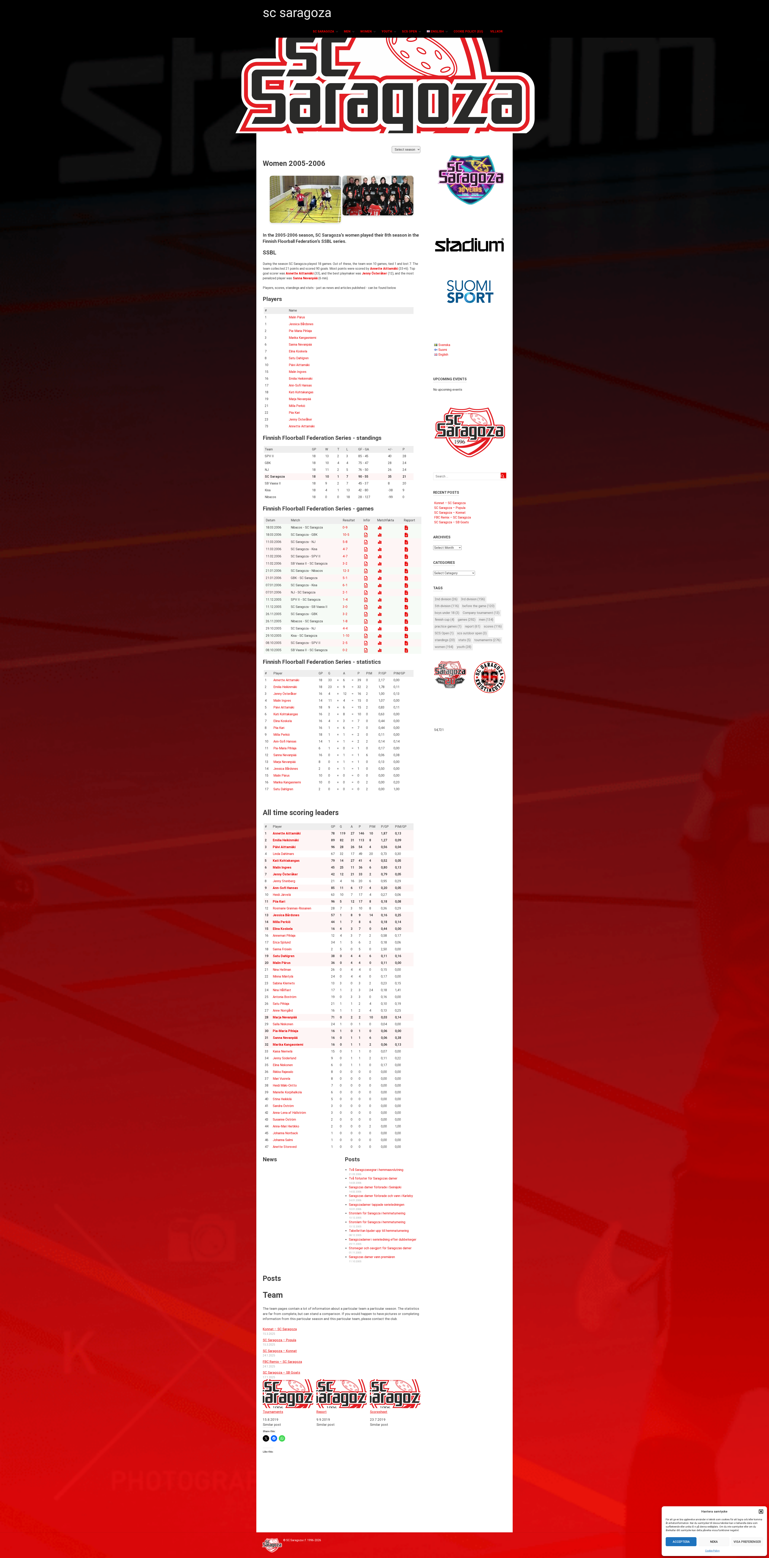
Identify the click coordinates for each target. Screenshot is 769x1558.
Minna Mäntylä (283, 976)
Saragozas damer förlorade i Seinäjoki (375, 1187)
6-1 (345, 585)
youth (464, 647)
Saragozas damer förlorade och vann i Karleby (381, 1196)
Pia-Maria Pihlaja (300, 331)
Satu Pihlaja (281, 1004)
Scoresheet (378, 1412)
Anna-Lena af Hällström (289, 1113)
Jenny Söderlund (284, 1058)
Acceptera (681, 1542)
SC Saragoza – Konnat (280, 1351)
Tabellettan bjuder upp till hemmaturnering (379, 1231)
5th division (447, 606)
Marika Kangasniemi (302, 338)
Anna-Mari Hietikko (286, 1126)
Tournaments (273, 1412)
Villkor (496, 31)
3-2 (345, 563)
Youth (386, 31)
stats (464, 640)
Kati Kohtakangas (301, 392)
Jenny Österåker (300, 419)
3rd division (473, 599)
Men (347, 31)
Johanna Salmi (283, 1140)
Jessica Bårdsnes (301, 324)
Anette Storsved (285, 1147)
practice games (448, 626)
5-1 (345, 578)
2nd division (446, 599)
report (472, 626)
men (486, 620)
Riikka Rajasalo (283, 1072)
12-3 (346, 571)
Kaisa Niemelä (282, 1051)
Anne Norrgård (283, 1010)
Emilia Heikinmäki (300, 378)
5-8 (345, 542)
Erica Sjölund (282, 942)
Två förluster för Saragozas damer (373, 1178)
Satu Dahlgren (299, 358)
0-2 (345, 650)
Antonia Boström (284, 997)
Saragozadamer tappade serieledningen (376, 1205)
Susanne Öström (284, 1119)
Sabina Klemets (284, 983)
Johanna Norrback (285, 1133)
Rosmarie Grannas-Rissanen (292, 908)
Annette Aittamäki (302, 426)
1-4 (345, 599)
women (444, 647)
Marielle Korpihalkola (287, 1092)
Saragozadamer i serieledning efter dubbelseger (382, 1239)
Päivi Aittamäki (299, 365)
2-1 (345, 592)
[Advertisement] (341, 1504)
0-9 (345, 527)
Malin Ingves (297, 372)
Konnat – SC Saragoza (280, 1329)
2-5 (345, 643)
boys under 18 (447, 613)
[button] (761, 1512)
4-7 (345, 549)
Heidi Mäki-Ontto (285, 1085)
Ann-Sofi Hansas (300, 385)
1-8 (345, 621)
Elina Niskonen (283, 1065)
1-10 (346, 636)
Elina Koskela (298, 351)
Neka (714, 1542)
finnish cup (444, 620)
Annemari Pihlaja (284, 935)
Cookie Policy (712, 1550)
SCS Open (409, 31)
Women (366, 31)
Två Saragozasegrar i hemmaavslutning (376, 1170)
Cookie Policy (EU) (468, 31)
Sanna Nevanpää (300, 344)
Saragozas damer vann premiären (372, 1257)
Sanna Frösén (282, 949)
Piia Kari (294, 413)
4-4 (345, 628)
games (466, 620)
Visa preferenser (747, 1542)
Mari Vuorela (281, 1079)
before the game (478, 606)
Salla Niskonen (283, 1024)
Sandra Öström (283, 1106)
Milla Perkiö (297, 406)
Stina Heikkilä (282, 1099)
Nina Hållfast (282, 990)
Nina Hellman (282, 970)
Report (321, 1412)
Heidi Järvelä (282, 895)
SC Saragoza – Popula (279, 1340)
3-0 (345, 607)
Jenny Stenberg (284, 881)
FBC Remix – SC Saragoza (282, 1362)
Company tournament (481, 613)
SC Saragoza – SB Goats (281, 1372)
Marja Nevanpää (300, 399)
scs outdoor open (472, 633)
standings (445, 640)
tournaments (487, 640)
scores (493, 626)
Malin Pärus (297, 317)
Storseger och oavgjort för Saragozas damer (380, 1248)
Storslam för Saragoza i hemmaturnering (377, 1213)
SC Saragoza (297, 12)
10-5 (346, 535)
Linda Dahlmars (283, 854)
